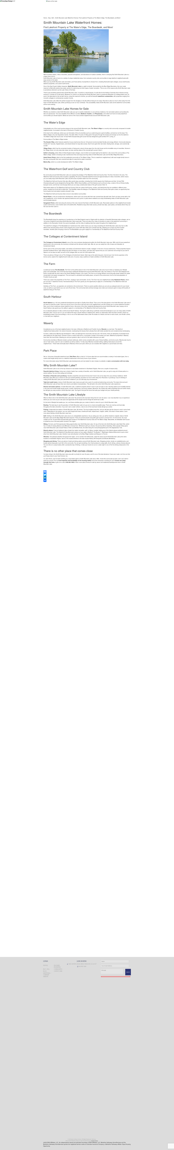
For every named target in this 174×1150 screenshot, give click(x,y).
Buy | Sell (87, 8)
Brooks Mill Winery (109, 438)
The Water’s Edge (102, 419)
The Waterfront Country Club (86, 419)
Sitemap (94, 1139)
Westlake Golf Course (123, 419)
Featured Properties (57, 966)
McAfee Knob (78, 427)
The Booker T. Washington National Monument (106, 432)
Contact (129, 8)
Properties (77, 8)
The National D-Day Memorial (64, 432)
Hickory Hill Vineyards (95, 438)
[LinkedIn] (87, 477)
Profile (69, 8)
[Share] (87, 480)
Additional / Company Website (47, 974)
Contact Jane (58, 971)
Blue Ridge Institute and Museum (91, 434)
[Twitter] (87, 474)
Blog (123, 8)
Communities (114, 8)
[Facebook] (87, 471)
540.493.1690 (70, 462)
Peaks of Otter (67, 427)
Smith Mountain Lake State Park (116, 424)
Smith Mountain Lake (100, 8)
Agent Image (94, 1140)
